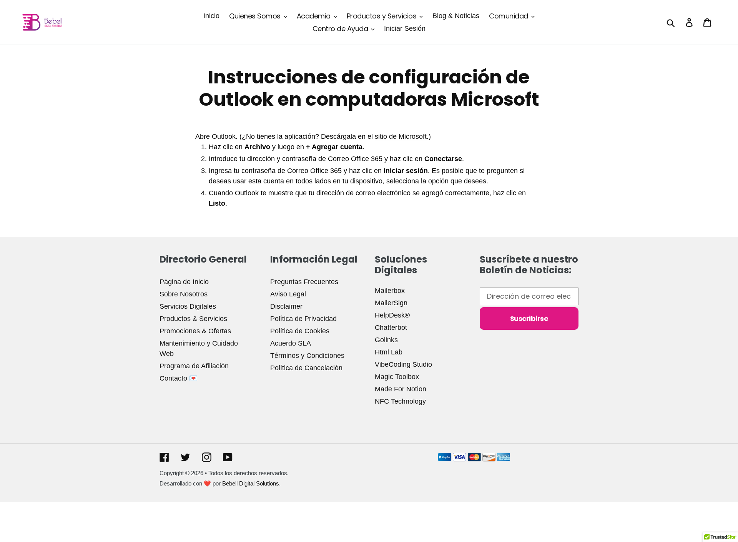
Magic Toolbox (397, 377)
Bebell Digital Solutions (250, 483)
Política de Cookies (299, 331)
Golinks (386, 340)
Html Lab (388, 352)
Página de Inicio (184, 282)
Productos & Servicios (193, 319)
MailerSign (391, 303)
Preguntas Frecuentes (304, 282)
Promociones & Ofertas (195, 331)
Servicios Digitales (188, 306)
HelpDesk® (392, 315)
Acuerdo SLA (290, 343)
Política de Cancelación (306, 368)
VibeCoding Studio (403, 364)
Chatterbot (391, 327)
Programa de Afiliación (194, 366)
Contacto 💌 (179, 378)
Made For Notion (400, 389)
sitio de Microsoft (401, 136)
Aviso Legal (288, 294)
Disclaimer (286, 306)
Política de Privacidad (303, 319)
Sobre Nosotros (184, 294)
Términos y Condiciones (307, 355)
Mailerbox (390, 290)
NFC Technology (400, 401)
